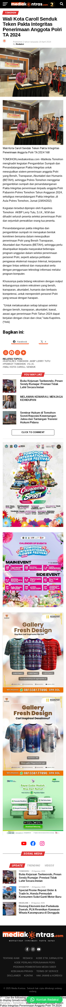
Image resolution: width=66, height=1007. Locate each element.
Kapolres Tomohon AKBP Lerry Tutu (27, 361)
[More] (23, 352)
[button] (44, 999)
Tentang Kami (11, 958)
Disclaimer (14, 975)
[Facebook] (11, 352)
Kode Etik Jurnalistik (49, 958)
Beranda (5, 1002)
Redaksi (20, 44)
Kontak (28, 975)
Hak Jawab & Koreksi (49, 975)
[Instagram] (17, 352)
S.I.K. (31, 364)
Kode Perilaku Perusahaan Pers (34, 962)
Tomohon (18, 1002)
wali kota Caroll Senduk (20, 367)
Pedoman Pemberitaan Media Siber (34, 967)
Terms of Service (47, 971)
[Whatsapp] (5, 352)
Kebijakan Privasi (22, 971)
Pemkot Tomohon (15, 364)
